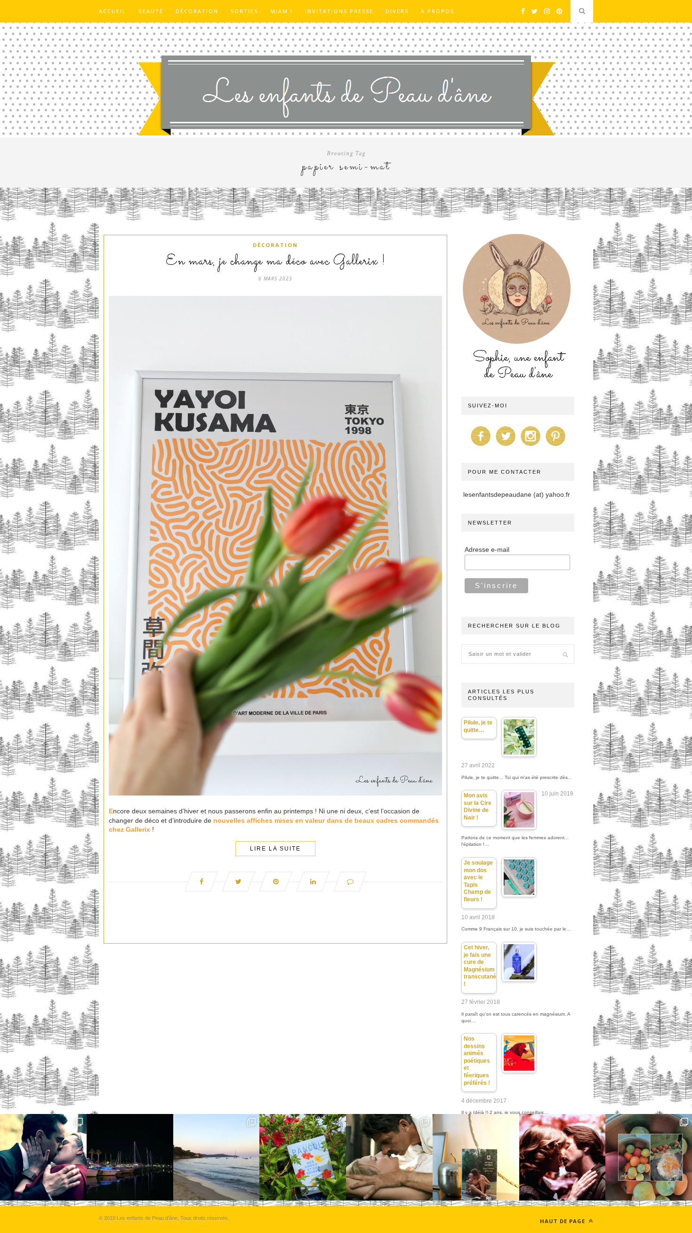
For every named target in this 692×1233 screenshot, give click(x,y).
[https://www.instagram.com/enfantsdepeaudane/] (530, 446)
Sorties (244, 11)
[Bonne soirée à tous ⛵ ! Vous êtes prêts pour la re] (130, 1157)
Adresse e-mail (487, 549)
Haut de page (563, 1221)
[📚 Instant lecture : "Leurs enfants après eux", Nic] (476, 1157)
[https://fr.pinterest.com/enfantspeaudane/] (555, 446)
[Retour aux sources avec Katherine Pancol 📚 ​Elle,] (302, 1157)
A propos (437, 11)
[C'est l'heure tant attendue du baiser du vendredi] (389, 1157)
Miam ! (281, 11)
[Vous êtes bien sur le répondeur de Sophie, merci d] (216, 1157)
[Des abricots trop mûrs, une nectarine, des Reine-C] (648, 1157)
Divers (397, 11)
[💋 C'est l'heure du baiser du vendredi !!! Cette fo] (562, 1157)
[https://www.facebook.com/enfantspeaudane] (480, 446)
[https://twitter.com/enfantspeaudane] (505, 446)
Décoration (197, 11)
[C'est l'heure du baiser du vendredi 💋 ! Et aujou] (43, 1157)
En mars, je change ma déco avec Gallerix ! (276, 261)
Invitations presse (339, 11)
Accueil (112, 11)
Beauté (150, 11)
